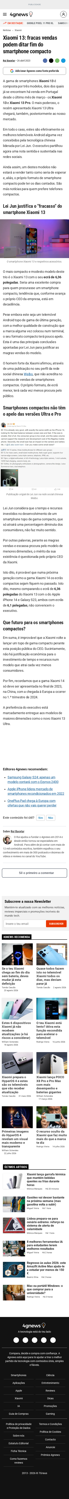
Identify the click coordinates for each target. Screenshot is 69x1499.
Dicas (50, 1398)
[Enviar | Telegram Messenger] (63, 60)
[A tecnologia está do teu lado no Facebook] (16, 1340)
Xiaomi (19, 1398)
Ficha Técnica (18, 1451)
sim (40, 817)
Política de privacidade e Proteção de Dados (18, 1426)
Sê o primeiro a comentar (36, 872)
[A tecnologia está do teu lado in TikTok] (44, 1340)
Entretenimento (50, 1382)
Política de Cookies (50, 1431)
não (50, 817)
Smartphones (18, 1375)
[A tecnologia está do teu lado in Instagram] (25, 1340)
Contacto (50, 1439)
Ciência (50, 1375)
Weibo (28, 374)
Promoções (50, 1406)
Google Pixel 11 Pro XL (40, 23)
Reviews (50, 1390)
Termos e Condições (50, 1424)
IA (18, 1406)
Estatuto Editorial (19, 1443)
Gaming (50, 1413)
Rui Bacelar (9, 60)
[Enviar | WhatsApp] (57, 60)
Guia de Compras (19, 1413)
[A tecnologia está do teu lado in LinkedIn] (53, 1340)
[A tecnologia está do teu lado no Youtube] (34, 1340)
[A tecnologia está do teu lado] (22, 14)
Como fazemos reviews (18, 1460)
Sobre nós (18, 1435)
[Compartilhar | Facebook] (45, 60)
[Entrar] (63, 14)
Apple (18, 1390)
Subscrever (56, 923)
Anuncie (50, 1447)
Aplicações (19, 1382)
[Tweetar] (51, 60)
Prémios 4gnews (50, 1454)
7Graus (43, 1473)
